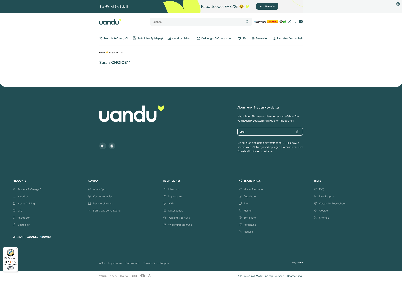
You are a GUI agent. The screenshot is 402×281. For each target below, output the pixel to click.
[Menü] (16, 249)
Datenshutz (132, 263)
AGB (102, 263)
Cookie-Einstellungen (156, 263)
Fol (301, 262)
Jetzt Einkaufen (267, 6)
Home (102, 52)
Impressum (115, 263)
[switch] (10, 268)
